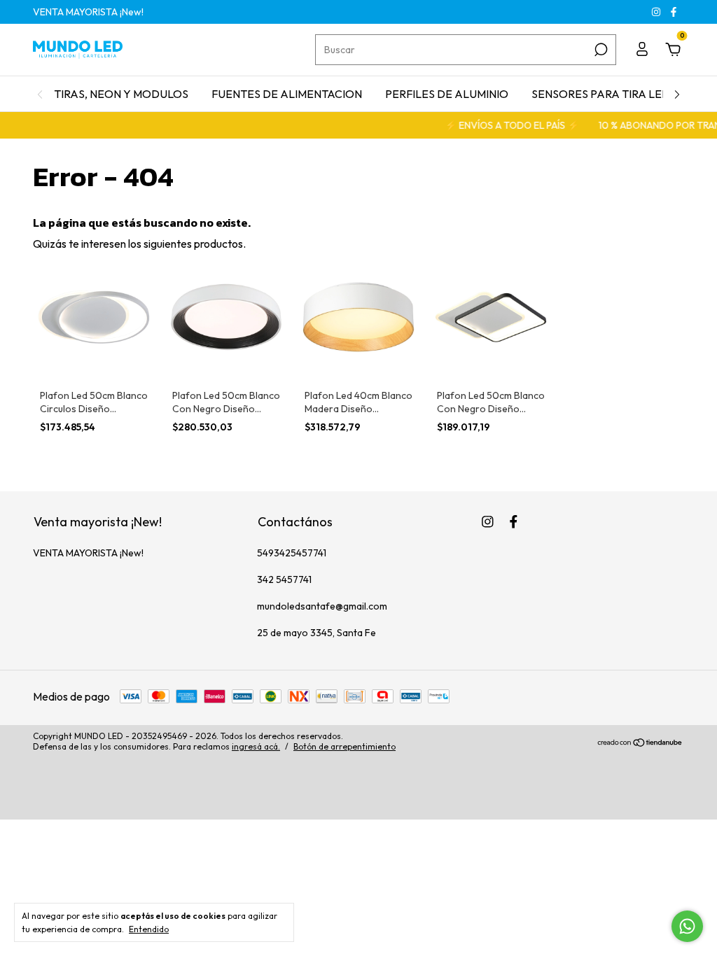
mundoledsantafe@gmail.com (322, 606)
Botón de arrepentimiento (344, 746)
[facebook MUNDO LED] (673, 12)
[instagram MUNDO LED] (657, 12)
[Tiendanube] (640, 743)
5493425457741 (291, 553)
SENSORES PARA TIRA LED (600, 94)
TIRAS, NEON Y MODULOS (121, 94)
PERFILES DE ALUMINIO (446, 94)
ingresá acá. (256, 746)
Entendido (149, 929)
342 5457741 (284, 579)
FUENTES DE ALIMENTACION (286, 94)
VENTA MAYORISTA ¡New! (88, 12)
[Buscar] (600, 50)
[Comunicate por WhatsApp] (687, 926)
